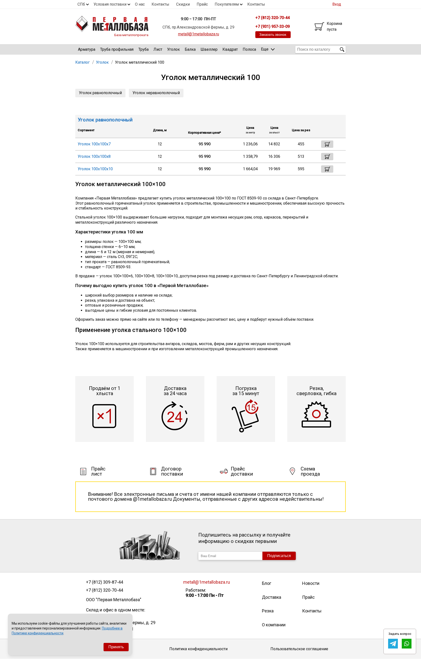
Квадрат (230, 49)
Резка (268, 610)
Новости (310, 583)
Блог (266, 583)
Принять (116, 647)
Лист (157, 49)
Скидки (183, 4)
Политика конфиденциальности (198, 649)
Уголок (173, 49)
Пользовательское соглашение (299, 649)
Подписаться (279, 556)
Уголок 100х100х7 (94, 144)
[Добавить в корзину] (327, 144)
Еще (264, 49)
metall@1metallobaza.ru (198, 34)
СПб (81, 4)
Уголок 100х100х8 (94, 156)
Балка (190, 49)
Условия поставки (110, 4)
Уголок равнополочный (100, 92)
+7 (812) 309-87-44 (104, 582)
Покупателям (227, 4)
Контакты (160, 4)
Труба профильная (117, 49)
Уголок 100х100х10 (95, 169)
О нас (140, 4)
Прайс (202, 4)
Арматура (86, 49)
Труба (143, 49)
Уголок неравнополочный (156, 92)
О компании (274, 624)
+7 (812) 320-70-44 (104, 590)
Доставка (271, 597)
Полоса (249, 49)
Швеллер (209, 49)
